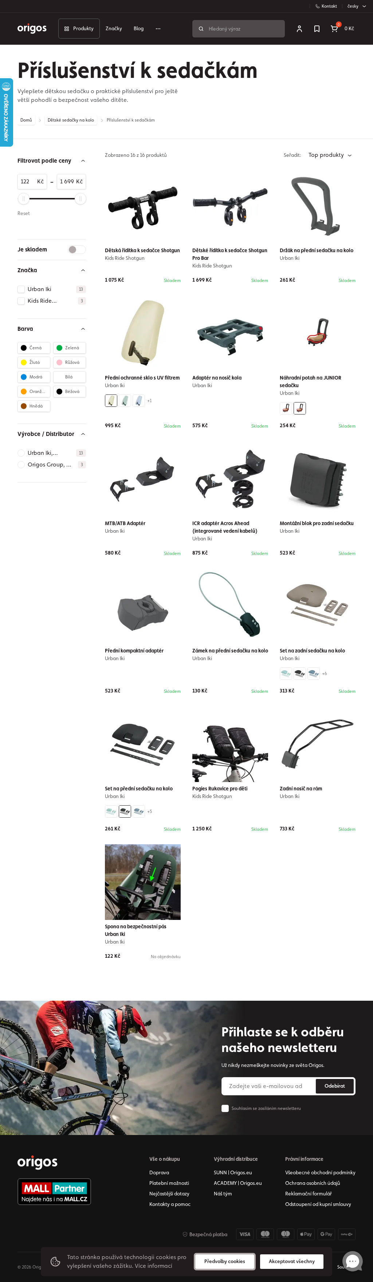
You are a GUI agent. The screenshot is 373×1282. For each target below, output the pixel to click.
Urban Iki (289, 258)
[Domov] (37, 1162)
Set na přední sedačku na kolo (139, 788)
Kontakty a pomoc (170, 1204)
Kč (40, 181)
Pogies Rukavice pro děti (219, 788)
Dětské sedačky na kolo (71, 120)
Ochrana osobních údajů (312, 1183)
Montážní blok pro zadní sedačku (317, 523)
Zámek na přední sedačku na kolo (230, 651)
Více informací (153, 1265)
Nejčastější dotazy (169, 1193)
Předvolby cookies (224, 1261)
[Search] (201, 29)
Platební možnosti (169, 1183)
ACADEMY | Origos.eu (238, 1183)
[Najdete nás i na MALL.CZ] (54, 1191)
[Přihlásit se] (299, 28)
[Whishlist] (317, 28)
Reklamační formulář (308, 1193)
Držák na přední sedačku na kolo (316, 250)
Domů (26, 120)
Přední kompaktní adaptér (134, 651)
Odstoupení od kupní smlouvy (318, 1204)
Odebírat (335, 1086)
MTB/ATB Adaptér (125, 523)
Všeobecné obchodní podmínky (320, 1172)
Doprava (159, 1172)
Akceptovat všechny (292, 1261)
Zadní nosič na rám (301, 788)
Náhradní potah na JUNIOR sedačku (310, 381)
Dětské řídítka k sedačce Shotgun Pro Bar (229, 254)
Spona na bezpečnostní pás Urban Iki (135, 930)
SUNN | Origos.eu (233, 1172)
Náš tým (223, 1193)
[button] (51, 161)
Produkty (83, 28)
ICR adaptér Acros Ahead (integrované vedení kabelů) (225, 527)
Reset (23, 213)
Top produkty (327, 154)
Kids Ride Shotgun (125, 258)
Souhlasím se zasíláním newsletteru (266, 1108)
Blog (139, 28)
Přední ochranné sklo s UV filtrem (142, 378)
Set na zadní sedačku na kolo (312, 651)
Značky (114, 28)
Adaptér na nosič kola (217, 378)
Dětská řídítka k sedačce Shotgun (142, 250)
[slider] (24, 199)
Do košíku (235, 848)
